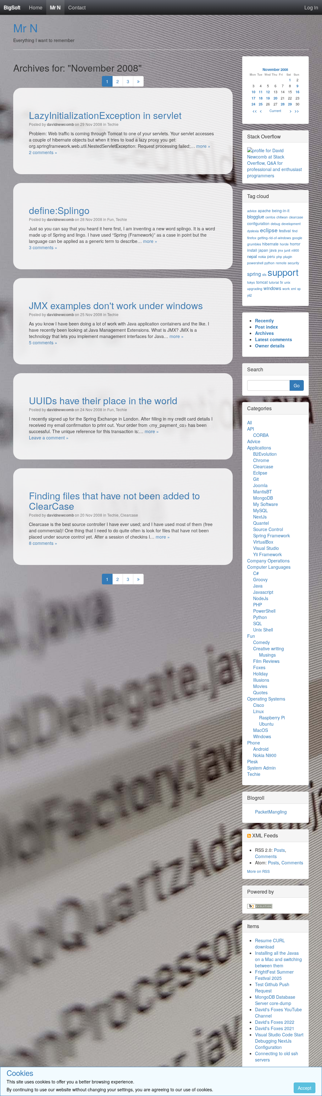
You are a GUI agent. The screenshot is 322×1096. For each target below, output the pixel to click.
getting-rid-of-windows (274, 237)
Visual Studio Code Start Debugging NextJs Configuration (279, 1040)
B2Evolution (265, 454)
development (291, 223)
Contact (77, 7)
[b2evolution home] (259, 905)
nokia (262, 256)
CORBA (261, 435)
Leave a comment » (49, 437)
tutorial (274, 282)
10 (253, 91)
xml (293, 288)
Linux (258, 711)
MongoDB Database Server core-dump (275, 1000)
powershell (255, 263)
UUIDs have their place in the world (103, 400)
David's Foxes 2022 (274, 1022)
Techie (113, 124)
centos (270, 217)
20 (275, 98)
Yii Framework (267, 554)
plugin (287, 256)
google (297, 237)
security (293, 263)
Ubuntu (266, 724)
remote (281, 263)
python (269, 263)
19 (268, 98)
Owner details (270, 345)
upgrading (254, 288)
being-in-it (280, 210)
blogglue (255, 216)
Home (35, 7)
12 (268, 91)
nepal (252, 256)
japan (263, 250)
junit (287, 250)
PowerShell (264, 611)
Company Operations (268, 560)
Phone (253, 742)
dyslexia (253, 230)
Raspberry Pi (272, 717)
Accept (304, 1088)
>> (297, 110)
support (283, 271)
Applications (259, 447)
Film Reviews (266, 661)
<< (255, 110)
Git (256, 479)
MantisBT (262, 491)
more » (203, 146)
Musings (267, 655)
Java (258, 586)
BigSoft (12, 7)
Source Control (268, 529)
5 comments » (43, 342)
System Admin (261, 768)
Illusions (261, 680)
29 (290, 104)
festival (285, 230)
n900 (295, 250)
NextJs (260, 516)
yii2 (249, 295)
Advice (253, 441)
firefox (251, 237)
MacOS (260, 730)
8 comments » (43, 543)
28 (283, 104)
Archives (264, 333)
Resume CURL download (270, 943)
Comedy (261, 642)
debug (275, 223)
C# (256, 573)
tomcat (262, 282)
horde (284, 244)
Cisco (258, 705)
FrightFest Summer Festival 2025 (274, 975)
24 (253, 104)
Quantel (261, 523)
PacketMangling (271, 812)
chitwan (282, 217)
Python (260, 617)
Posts (279, 850)
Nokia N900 (264, 755)
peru (271, 256)
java (273, 250)
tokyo (251, 282)
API (250, 429)
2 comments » (43, 152)
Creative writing (268, 648)
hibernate (270, 243)
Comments (266, 856)
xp (299, 288)
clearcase (296, 217)
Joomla (260, 485)
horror (295, 243)
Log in (311, 7)
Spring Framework (271, 535)
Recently (264, 320)
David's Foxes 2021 (274, 1028)
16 (297, 91)
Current (275, 110)
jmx (280, 250)
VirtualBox (263, 542)
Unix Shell (263, 629)
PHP (257, 604)
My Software (265, 504)
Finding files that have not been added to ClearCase (114, 501)
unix (287, 282)
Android (261, 749)
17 (253, 98)
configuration (258, 223)
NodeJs (260, 598)
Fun (110, 219)
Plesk (252, 761)
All (249, 422)
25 (261, 104)
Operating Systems (266, 699)
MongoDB (263, 498)
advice (252, 210)
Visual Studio (266, 548)
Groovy (260, 579)
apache (264, 210)
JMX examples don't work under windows (116, 305)
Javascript (263, 592)
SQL (257, 623)
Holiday (260, 673)
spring (254, 273)
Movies (260, 686)
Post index (266, 327)
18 (261, 98)
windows (272, 288)
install (252, 250)
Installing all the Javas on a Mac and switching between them (278, 959)
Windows (262, 736)
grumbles (254, 244)
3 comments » (43, 247)
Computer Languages (269, 567)
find (294, 230)
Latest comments (273, 339)
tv (281, 282)
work (286, 288)
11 (261, 91)
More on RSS (258, 871)
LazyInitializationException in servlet (105, 115)
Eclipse (260, 473)
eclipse (269, 230)
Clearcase (129, 515)
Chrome (261, 460)
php (279, 256)
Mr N (55, 7)
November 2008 (275, 69)
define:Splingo (59, 210)
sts (264, 274)
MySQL (260, 510)
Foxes (259, 667)
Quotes (260, 692)
